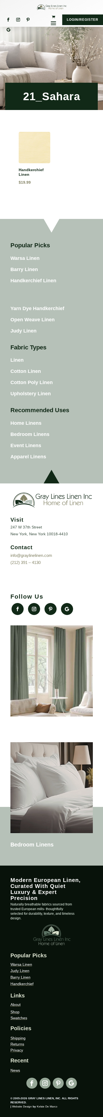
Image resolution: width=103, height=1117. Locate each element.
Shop (15, 1012)
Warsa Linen (25, 258)
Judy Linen (23, 331)
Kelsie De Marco (47, 1106)
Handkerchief (22, 984)
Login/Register (82, 20)
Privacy (16, 1050)
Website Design (22, 1106)
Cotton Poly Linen (31, 382)
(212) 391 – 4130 (25, 562)
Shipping (18, 1038)
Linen (17, 360)
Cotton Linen (25, 371)
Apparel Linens (28, 456)
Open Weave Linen (32, 319)
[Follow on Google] (8, 30)
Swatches (18, 1018)
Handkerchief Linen (33, 280)
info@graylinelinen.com (31, 555)
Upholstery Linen (30, 393)
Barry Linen (24, 269)
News (15, 1070)
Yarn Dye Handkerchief (37, 308)
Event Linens (25, 445)
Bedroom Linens (29, 434)
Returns (17, 1044)
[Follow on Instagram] (18, 19)
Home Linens (25, 423)
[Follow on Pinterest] (28, 19)
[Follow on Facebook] (8, 19)
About (15, 1004)
